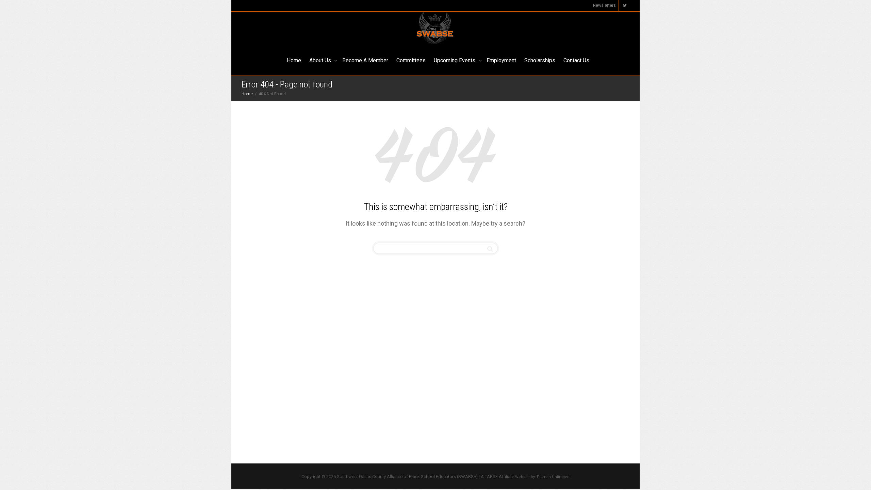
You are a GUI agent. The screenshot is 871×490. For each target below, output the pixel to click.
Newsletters (604, 5)
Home (294, 60)
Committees (411, 60)
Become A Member (365, 60)
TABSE (491, 476)
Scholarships (539, 60)
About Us (320, 60)
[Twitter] (624, 5)
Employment (501, 60)
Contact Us (576, 60)
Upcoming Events (455, 60)
